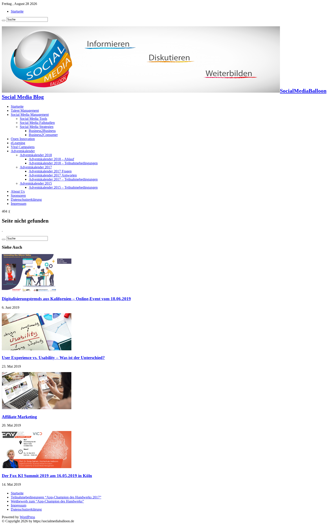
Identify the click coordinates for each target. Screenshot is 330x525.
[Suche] (3, 20)
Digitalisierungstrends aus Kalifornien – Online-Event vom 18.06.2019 (66, 298)
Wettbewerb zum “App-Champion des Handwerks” (47, 501)
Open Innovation (23, 139)
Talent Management (25, 110)
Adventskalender (23, 151)
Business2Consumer (43, 135)
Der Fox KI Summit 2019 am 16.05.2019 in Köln (47, 475)
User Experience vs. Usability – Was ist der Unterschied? (53, 357)
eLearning (18, 143)
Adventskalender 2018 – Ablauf (51, 159)
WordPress (27, 517)
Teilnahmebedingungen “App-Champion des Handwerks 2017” (56, 497)
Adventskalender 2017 (36, 167)
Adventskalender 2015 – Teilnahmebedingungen (63, 187)
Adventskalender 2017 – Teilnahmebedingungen (63, 179)
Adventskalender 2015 (36, 183)
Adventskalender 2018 (36, 155)
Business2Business (42, 131)
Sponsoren (18, 195)
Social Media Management (30, 114)
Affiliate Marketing (19, 416)
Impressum (18, 204)
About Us (18, 191)
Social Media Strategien (36, 127)
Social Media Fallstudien (37, 123)
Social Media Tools (33, 119)
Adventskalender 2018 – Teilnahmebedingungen (63, 163)
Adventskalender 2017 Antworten (53, 175)
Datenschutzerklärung (26, 199)
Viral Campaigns (23, 147)
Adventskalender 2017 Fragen (50, 171)
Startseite (17, 11)
